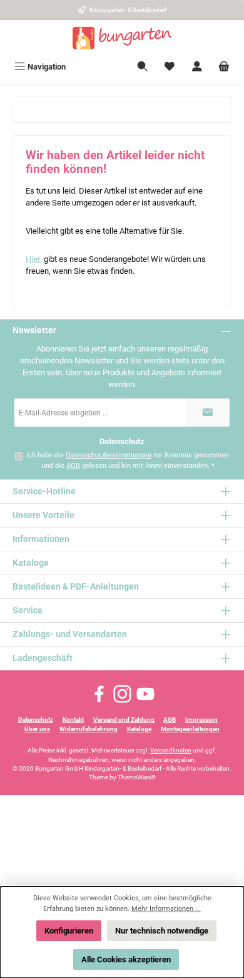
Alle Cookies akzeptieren (126, 959)
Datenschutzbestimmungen (108, 455)
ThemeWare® (137, 777)
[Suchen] (142, 66)
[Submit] (208, 412)
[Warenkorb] (224, 66)
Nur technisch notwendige (161, 930)
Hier (34, 259)
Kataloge (139, 729)
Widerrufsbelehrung (88, 729)
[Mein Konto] (197, 66)
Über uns (37, 729)
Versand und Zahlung (124, 719)
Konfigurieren (68, 930)
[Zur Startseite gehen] (122, 38)
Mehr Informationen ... (166, 909)
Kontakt (73, 719)
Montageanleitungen (190, 729)
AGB (73, 466)
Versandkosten (170, 750)
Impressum (201, 719)
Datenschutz (35, 719)
